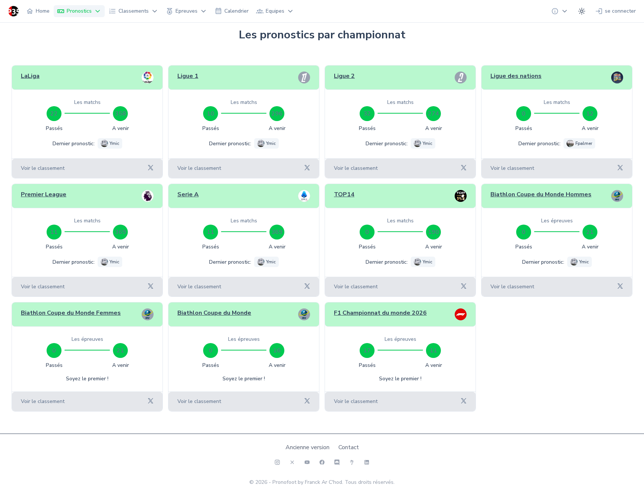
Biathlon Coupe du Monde (214, 313)
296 (276, 114)
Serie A (188, 194)
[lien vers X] (292, 462)
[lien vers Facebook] (322, 462)
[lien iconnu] (366, 462)
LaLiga (30, 76)
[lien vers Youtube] (307, 462)
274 (433, 114)
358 (120, 114)
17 (367, 350)
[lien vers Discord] (336, 462)
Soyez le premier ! (87, 378)
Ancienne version (307, 447)
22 (54, 114)
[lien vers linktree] (351, 462)
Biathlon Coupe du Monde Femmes (71, 313)
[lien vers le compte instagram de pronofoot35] (277, 462)
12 (590, 114)
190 (433, 232)
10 (210, 114)
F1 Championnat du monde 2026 (380, 313)
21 (590, 232)
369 (120, 232)
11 (54, 232)
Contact (348, 447)
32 (367, 114)
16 (277, 350)
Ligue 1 (187, 76)
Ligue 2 (344, 76)
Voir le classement (42, 168)
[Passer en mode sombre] (582, 11)
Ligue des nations (516, 76)
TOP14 (344, 194)
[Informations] (559, 11)
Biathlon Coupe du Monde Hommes (540, 194)
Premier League (43, 194)
